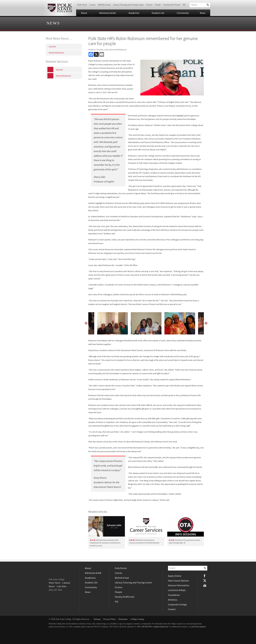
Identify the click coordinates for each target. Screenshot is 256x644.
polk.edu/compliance (199, 627)
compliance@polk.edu (160, 627)
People (158, 5)
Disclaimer (123, 619)
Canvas (92, 5)
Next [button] (206, 323)
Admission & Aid (107, 12)
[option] (146, 323)
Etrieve (149, 5)
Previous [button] (86, 323)
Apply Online (174, 575)
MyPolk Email (104, 5)
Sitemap (97, 619)
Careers (172, 609)
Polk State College (59, 8)
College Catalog (137, 619)
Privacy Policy (109, 619)
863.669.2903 (147, 627)
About (84, 12)
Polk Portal (82, 5)
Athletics (172, 599)
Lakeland (66, 583)
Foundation (174, 594)
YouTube (204, 585)
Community (183, 12)
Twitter (204, 580)
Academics (134, 12)
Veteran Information (178, 585)
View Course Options (178, 580)
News (202, 12)
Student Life (158, 12)
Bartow (52, 586)
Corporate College (177, 604)
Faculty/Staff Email (171, 5)
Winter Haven (54, 583)
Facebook (204, 575)
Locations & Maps (177, 590)
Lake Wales (61, 586)
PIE (184, 5)
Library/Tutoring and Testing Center (128, 5)
